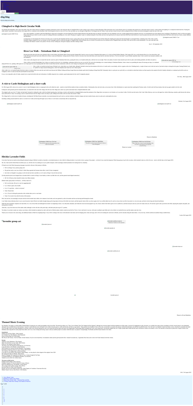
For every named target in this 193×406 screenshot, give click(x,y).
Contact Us (6, 9)
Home (5, 4)
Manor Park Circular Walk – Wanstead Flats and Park (16, 380)
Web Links (6, 8)
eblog (5, 6)
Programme (6, 5)
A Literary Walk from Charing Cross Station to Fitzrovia (17, 381)
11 (4, 401)
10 (4, 400)
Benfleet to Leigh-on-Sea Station (11, 378)
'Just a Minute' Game (9, 377)
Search (3, 11)
